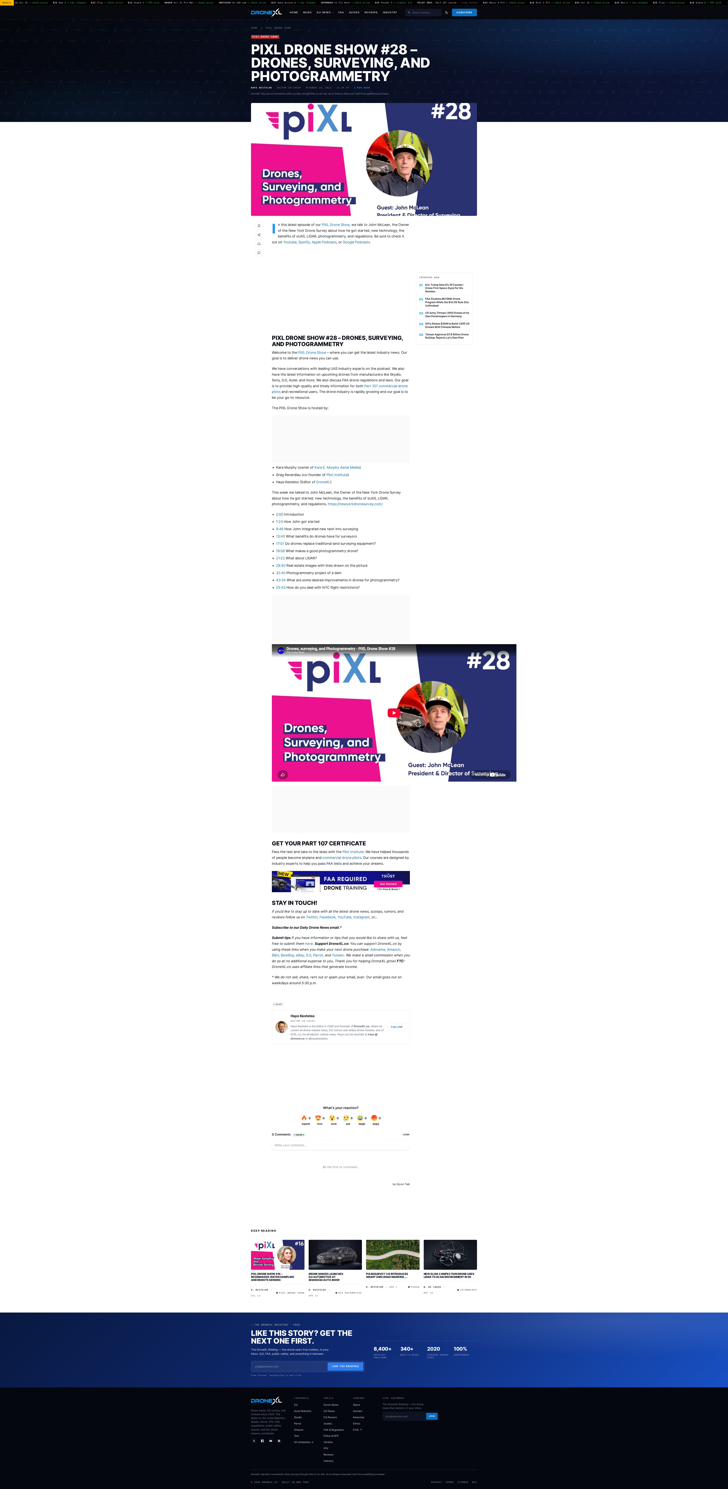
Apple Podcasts (324, 242)
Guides (354, 12)
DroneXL (323, 482)
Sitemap (462, 1482)
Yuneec (338, 955)
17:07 (280, 543)
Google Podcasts (356, 242)
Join (432, 1416)
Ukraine (328, 1442)
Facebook (327, 917)
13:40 (280, 536)
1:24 (279, 522)
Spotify (304, 242)
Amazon (393, 949)
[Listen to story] (259, 244)
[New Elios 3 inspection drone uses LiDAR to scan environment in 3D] (450, 1255)
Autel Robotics (302, 1411)
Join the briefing (345, 1366)
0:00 (279, 514)
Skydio (298, 1417)
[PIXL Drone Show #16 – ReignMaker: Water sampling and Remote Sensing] (277, 1255)
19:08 (280, 551)
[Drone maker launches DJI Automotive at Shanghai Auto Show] (335, 1255)
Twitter (312, 917)
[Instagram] (279, 1441)
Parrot (318, 955)
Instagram (361, 917)
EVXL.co (296, 1034)
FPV (326, 1448)
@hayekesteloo (318, 1038)
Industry (390, 12)
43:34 (281, 580)
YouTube (344, 917)
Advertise (358, 1417)
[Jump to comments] (259, 253)
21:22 (280, 558)
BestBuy (287, 955)
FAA (341, 12)
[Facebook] (262, 1441)
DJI (308, 955)
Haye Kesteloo (303, 1016)
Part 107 (371, 386)
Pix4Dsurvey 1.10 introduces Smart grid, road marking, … (387, 1275)
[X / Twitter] (254, 1441)
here (309, 944)
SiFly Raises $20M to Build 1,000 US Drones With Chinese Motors (447, 325)
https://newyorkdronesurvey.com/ (355, 504)
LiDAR (278, 1004)
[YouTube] (271, 1441)
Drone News (331, 1404)
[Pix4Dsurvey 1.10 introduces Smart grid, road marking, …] (393, 1255)
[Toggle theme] (446, 12)
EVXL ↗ (357, 1429)
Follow (397, 1026)
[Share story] (259, 235)
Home (294, 12)
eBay (300, 955)
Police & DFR (331, 1435)
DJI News (324, 12)
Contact (357, 1411)
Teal (296, 1435)
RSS (474, 1482)
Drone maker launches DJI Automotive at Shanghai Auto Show (326, 1276)
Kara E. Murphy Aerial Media (337, 467)
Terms (450, 1482)
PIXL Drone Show (278, 28)
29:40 (281, 565)
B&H (275, 955)
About (356, 1404)
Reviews (371, 12)
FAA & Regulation (334, 1429)
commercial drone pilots (341, 858)
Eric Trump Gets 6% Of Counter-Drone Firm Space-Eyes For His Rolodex (444, 288)
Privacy (436, 1482)
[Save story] (259, 225)
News (307, 12)
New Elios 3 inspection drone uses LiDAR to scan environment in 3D (449, 1275)
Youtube (290, 242)
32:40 (281, 573)
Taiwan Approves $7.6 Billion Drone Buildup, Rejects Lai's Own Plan (447, 336)
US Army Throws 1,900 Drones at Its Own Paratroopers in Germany (447, 314)
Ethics (356, 1423)
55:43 (281, 587)
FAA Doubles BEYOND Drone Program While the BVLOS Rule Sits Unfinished (447, 302)
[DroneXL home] (266, 12)
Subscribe (464, 12)
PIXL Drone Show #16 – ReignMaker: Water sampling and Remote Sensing (272, 1276)
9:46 (279, 529)
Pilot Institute (337, 475)
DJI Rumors (330, 1417)
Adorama (377, 949)
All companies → (303, 1442)
